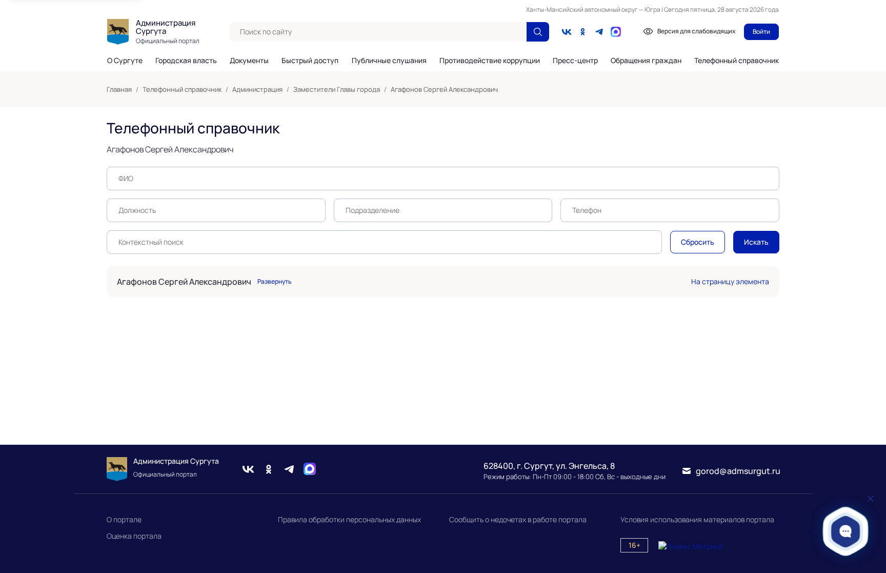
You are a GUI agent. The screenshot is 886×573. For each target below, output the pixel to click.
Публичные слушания (389, 60)
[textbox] (378, 32)
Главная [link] (119, 89)
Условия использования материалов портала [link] (697, 519)
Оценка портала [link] (134, 536)
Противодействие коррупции (489, 60)
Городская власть (186, 60)
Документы (249, 60)
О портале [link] (124, 519)
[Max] (310, 469)
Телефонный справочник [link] (182, 89)
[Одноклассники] (583, 32)
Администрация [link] (257, 89)
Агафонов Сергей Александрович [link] (444, 89)
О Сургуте (125, 60)
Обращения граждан (646, 60)
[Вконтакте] (566, 32)
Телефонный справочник (736, 60)
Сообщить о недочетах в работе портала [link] (518, 519)
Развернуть (274, 281)
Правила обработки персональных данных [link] (349, 519)
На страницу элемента (730, 281)
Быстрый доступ (309, 60)
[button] (846, 531)
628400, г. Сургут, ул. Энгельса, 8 (549, 465)
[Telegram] (599, 32)
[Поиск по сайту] (538, 32)
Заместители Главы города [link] (336, 89)
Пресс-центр (575, 60)
